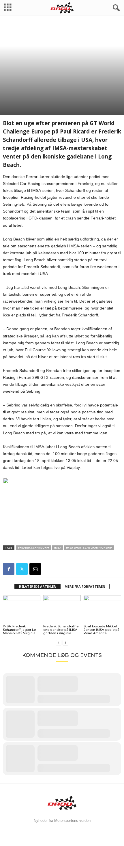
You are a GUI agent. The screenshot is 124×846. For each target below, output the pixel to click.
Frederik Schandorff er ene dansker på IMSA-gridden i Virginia (61, 629)
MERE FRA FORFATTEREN (85, 586)
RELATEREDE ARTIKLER (37, 586)
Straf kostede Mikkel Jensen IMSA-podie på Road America (101, 629)
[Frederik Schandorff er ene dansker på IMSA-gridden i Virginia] (62, 609)
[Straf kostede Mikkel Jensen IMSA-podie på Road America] (102, 609)
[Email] (35, 569)
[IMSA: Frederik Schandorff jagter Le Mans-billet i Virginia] (21, 609)
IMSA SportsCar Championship (89, 547)
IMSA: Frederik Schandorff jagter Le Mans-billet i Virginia (19, 629)
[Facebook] (8, 569)
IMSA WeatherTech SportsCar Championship (64, 87)
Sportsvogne (15, 87)
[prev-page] (58, 643)
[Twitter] (22, 569)
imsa (57, 547)
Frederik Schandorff (33, 547)
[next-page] (65, 643)
